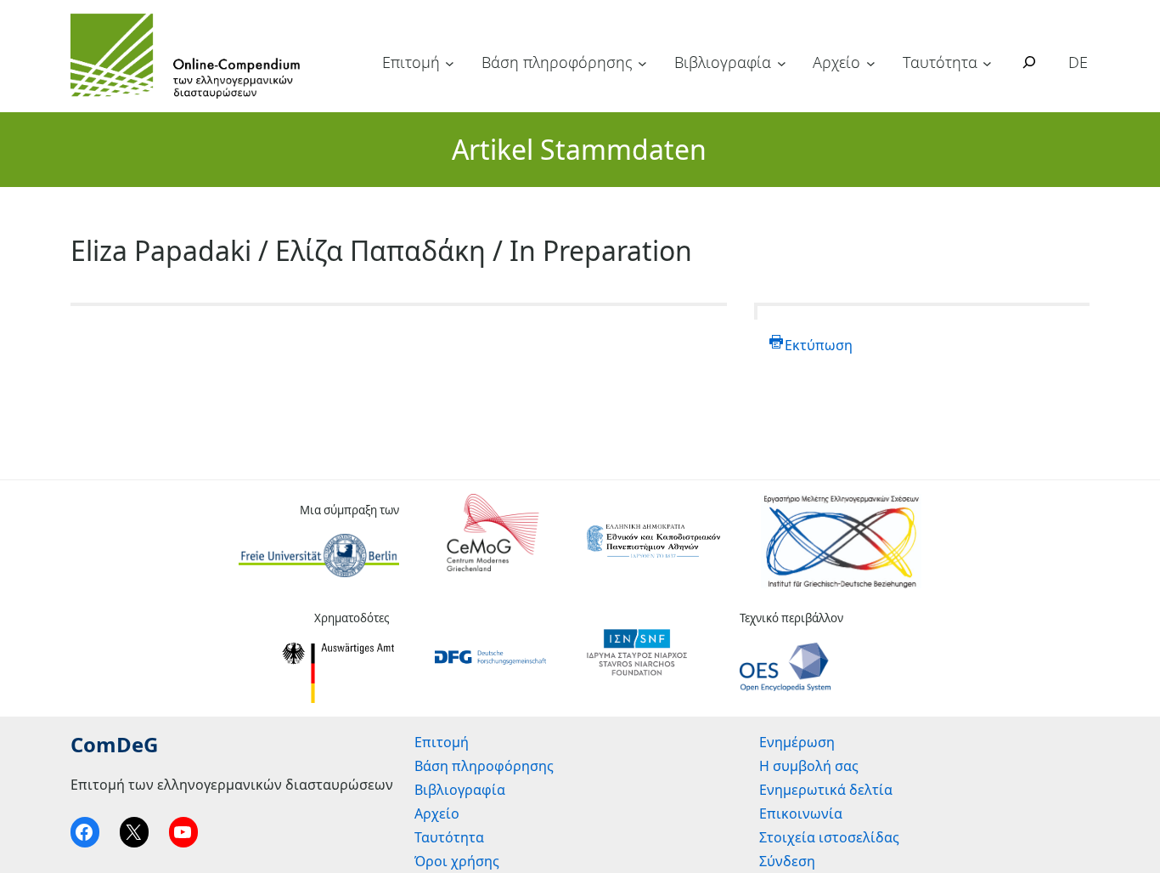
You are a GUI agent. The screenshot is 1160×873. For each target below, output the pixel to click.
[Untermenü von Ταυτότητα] (987, 63)
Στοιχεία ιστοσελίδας (829, 837)
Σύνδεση (787, 861)
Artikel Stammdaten (579, 149)
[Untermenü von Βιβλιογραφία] (781, 63)
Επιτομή (411, 62)
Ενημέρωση (797, 742)
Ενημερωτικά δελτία (826, 789)
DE (1078, 62)
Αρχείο (836, 62)
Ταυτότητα (940, 62)
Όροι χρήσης (456, 861)
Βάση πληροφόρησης (557, 62)
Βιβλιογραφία (722, 62)
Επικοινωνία (800, 813)
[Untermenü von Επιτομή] (449, 63)
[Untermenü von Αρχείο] (871, 63)
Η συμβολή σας (809, 766)
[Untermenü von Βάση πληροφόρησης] (642, 63)
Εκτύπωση (819, 345)
